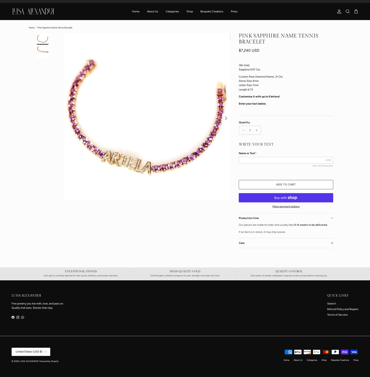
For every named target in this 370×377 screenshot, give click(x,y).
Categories (172, 11)
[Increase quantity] (257, 130)
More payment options (286, 206)
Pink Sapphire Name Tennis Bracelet (55, 27)
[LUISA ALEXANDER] (33, 11)
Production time (249, 218)
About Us (152, 11)
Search (331, 303)
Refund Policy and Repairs (342, 309)
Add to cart (286, 184)
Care (242, 243)
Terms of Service (337, 314)
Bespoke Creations (211, 11)
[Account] (338, 11)
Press (234, 11)
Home (136, 11)
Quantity (244, 122)
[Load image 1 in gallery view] (147, 116)
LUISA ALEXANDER (28, 361)
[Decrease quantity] (242, 130)
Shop (190, 11)
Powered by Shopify (49, 361)
